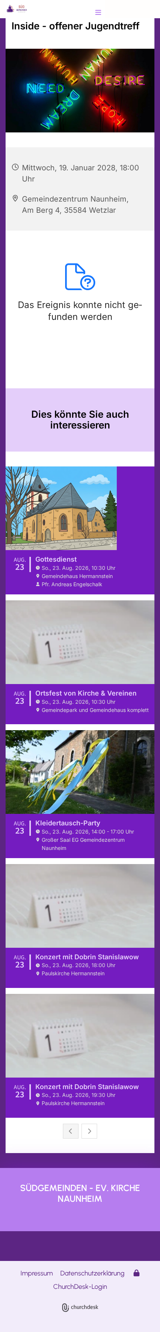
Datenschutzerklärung (92, 1273)
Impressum (36, 1273)
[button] (84, 12)
